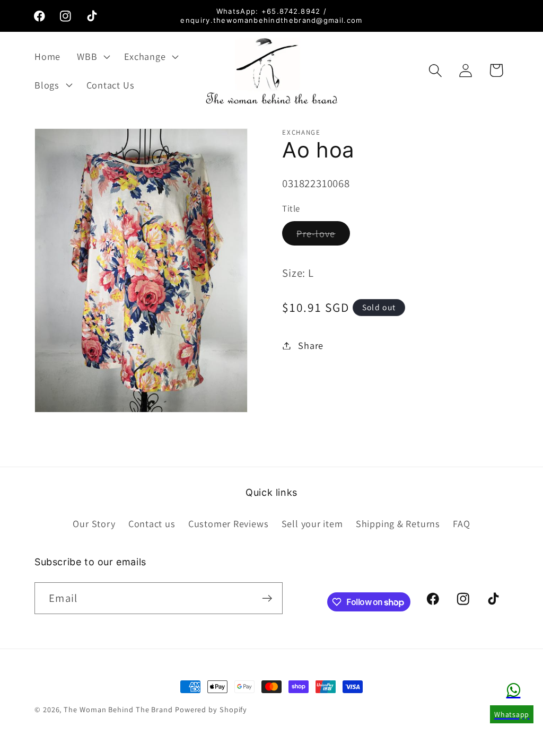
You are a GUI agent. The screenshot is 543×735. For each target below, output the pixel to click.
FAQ (461, 523)
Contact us (152, 523)
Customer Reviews (228, 523)
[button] (92, 56)
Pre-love (322, 236)
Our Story (94, 523)
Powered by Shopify (211, 709)
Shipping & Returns (398, 523)
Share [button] (310, 345)
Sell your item (312, 523)
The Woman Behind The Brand (118, 709)
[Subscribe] (267, 598)
